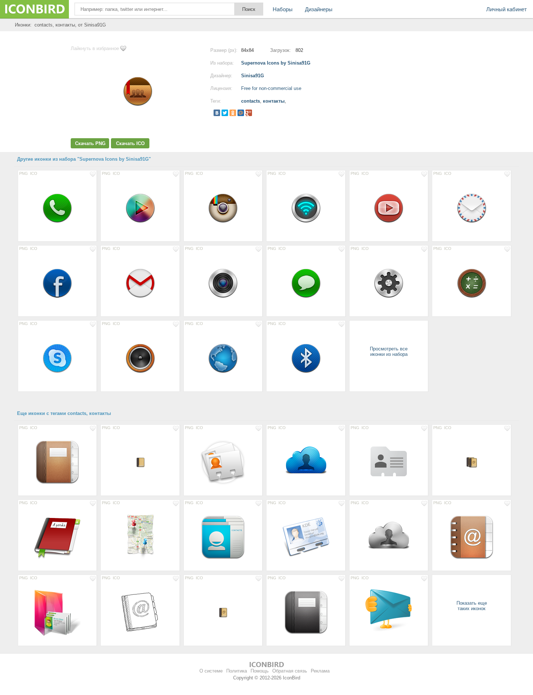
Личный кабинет (506, 9)
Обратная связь (289, 671)
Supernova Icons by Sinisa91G (275, 63)
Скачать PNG (90, 143)
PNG (23, 173)
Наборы (283, 9)
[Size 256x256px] (223, 462)
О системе (211, 671)
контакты (274, 101)
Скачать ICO (130, 143)
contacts (250, 101)
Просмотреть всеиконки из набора (389, 351)
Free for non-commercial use (271, 88)
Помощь (260, 671)
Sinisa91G (252, 75)
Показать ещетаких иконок (471, 605)
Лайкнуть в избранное (95, 48)
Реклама (320, 671)
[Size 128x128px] (389, 462)
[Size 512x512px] (305, 462)
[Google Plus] (248, 113)
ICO (33, 173)
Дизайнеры (318, 9)
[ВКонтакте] (217, 113)
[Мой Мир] (240, 113)
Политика (236, 671)
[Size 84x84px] (57, 207)
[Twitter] (225, 113)
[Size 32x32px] (140, 462)
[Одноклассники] (233, 113)
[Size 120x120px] (57, 462)
